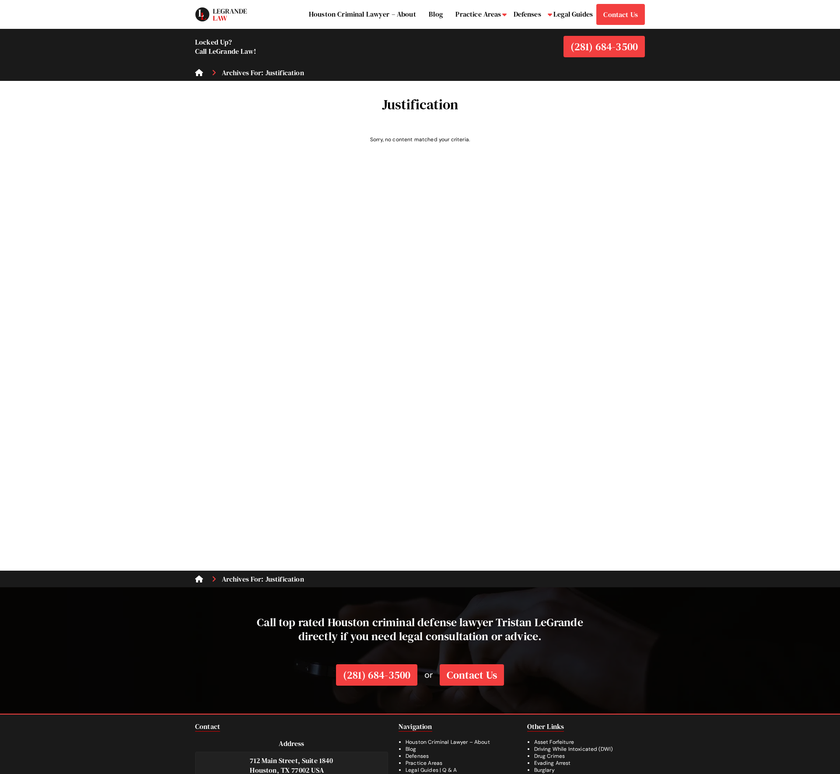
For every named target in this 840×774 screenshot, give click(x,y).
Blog (411, 749)
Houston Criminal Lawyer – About (448, 742)
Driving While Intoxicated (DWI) (573, 749)
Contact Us (472, 675)
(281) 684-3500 (604, 46)
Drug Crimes (549, 756)
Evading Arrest (552, 763)
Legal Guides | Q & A (431, 770)
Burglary (544, 770)
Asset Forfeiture (554, 742)
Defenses (417, 756)
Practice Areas (424, 763)
